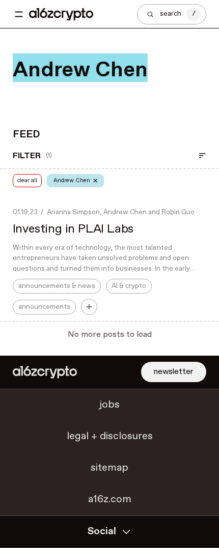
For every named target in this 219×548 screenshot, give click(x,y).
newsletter (174, 371)
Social (102, 531)
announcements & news (56, 286)
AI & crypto (129, 286)
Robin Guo (178, 212)
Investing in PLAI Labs (73, 229)
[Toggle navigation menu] (19, 14)
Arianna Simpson (73, 212)
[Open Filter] (202, 156)
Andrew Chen (125, 212)
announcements (44, 306)
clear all (27, 180)
